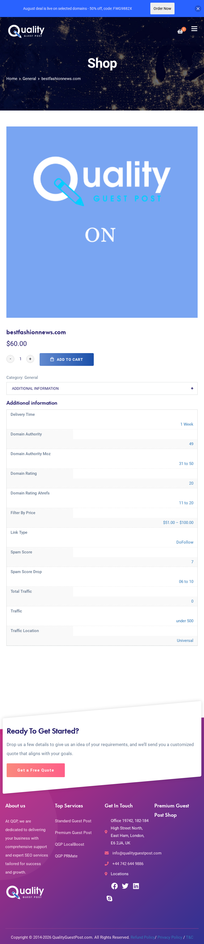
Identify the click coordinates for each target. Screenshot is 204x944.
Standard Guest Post (73, 821)
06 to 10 (186, 581)
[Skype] (109, 898)
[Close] (198, 8)
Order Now (162, 8)
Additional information (35, 388)
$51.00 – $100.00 (178, 522)
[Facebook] (114, 886)
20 (191, 483)
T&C (189, 937)
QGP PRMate (66, 856)
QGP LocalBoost (69, 844)
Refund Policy (143, 937)
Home (11, 78)
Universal (185, 640)
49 (191, 444)
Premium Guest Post (73, 832)
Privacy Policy (170, 937)
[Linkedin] (136, 886)
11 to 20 (186, 503)
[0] (180, 31)
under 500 (184, 621)
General (29, 78)
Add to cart (70, 359)
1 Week (186, 424)
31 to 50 (186, 463)
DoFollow (184, 542)
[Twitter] (125, 886)
